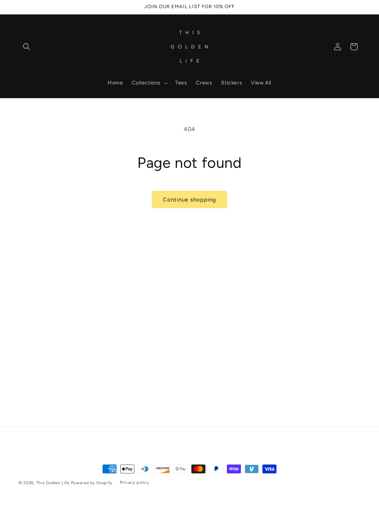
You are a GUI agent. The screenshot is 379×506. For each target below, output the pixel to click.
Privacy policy (135, 482)
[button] (27, 47)
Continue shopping (189, 199)
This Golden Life (53, 482)
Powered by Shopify (92, 482)
